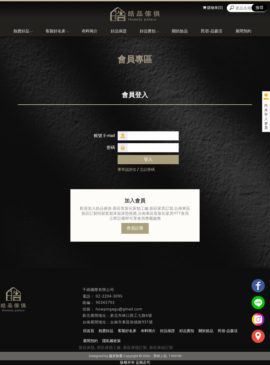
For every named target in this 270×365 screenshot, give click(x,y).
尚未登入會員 (266, 116)
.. (151, 356)
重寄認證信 (127, 169)
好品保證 (119, 31)
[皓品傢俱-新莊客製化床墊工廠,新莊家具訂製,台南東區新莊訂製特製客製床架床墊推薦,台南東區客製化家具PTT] (135, 13)
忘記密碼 (147, 169)
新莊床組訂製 (161, 347)
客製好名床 (55, 31)
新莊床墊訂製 (135, 347)
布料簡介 (90, 31)
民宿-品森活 (211, 31)
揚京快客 (116, 356)
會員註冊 (135, 228)
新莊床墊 (87, 347)
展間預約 (243, 31)
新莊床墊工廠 (109, 347)
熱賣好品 (21, 31)
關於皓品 (180, 31)
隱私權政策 (111, 341)
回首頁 (88, 331)
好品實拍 (148, 31)
